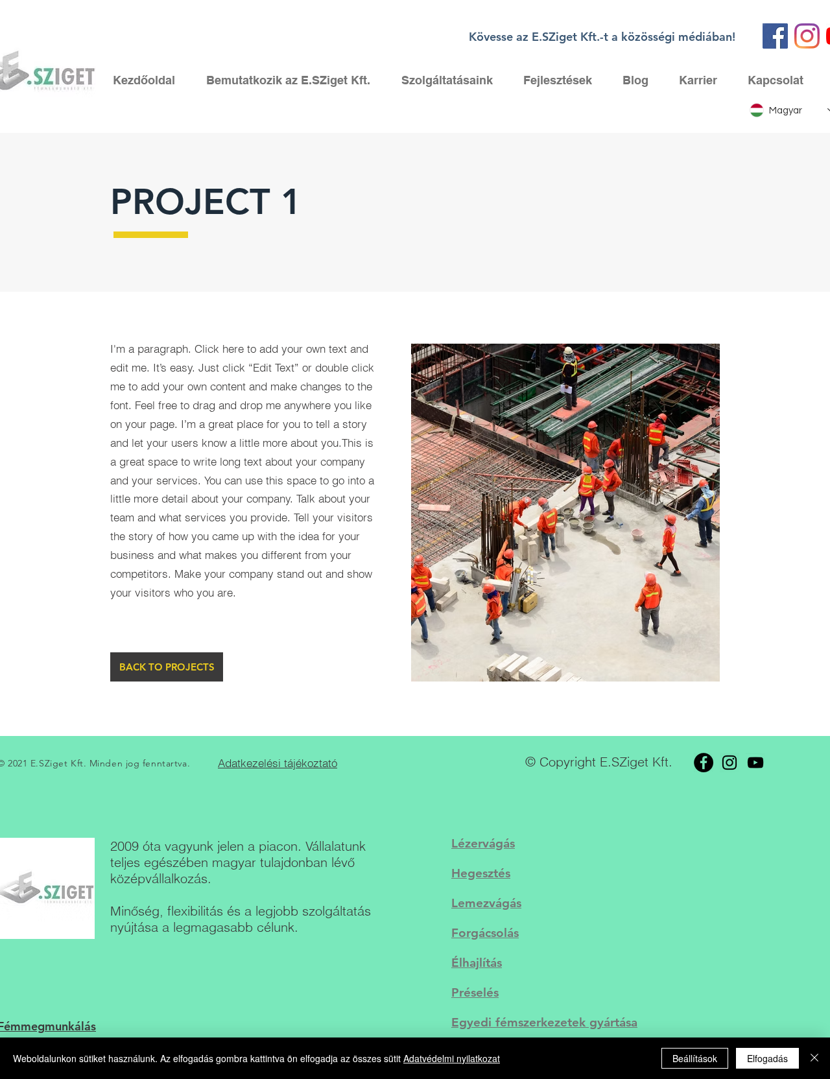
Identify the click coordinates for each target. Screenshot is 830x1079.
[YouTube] (755, 762)
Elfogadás (767, 1058)
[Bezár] (814, 1058)
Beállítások (694, 1058)
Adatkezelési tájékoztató (277, 763)
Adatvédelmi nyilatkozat (451, 1058)
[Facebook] (775, 36)
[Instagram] (807, 36)
